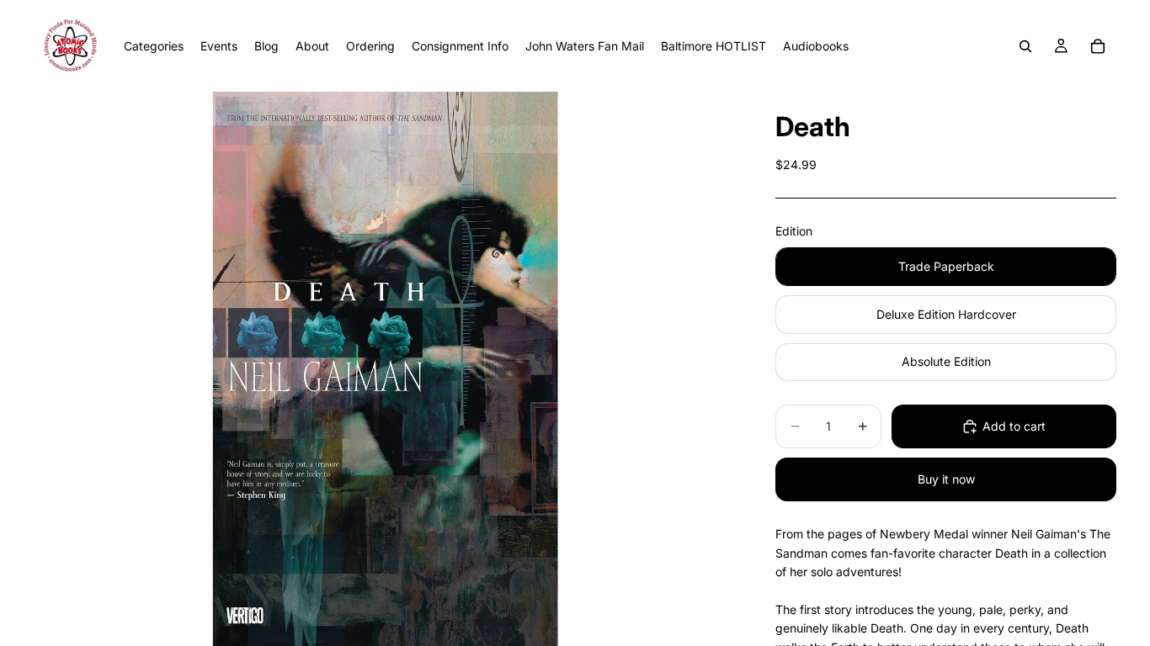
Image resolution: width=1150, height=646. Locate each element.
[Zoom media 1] (385, 369)
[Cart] (1097, 46)
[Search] (1025, 46)
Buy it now (946, 479)
